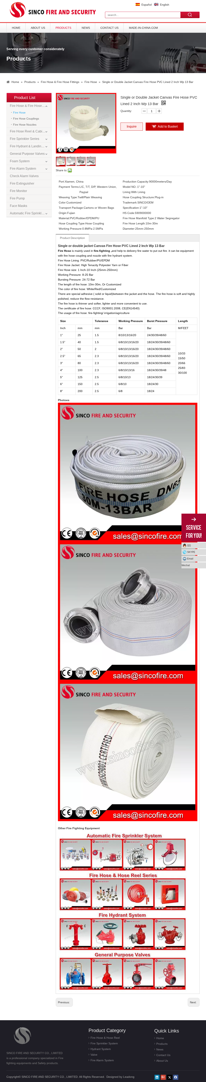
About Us (38, 27)
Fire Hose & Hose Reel (105, 1037)
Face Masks (18, 206)
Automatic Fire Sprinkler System (31, 213)
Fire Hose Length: (134, 223)
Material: (64, 218)
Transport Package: (71, 207)
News (86, 27)
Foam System (20, 161)
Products (63, 27)
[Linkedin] (157, 1077)
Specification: (131, 207)
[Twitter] (169, 1077)
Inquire (132, 126)
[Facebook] (175, 1077)
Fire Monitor (18, 191)
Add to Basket (168, 126)
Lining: (127, 192)
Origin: (63, 213)
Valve (94, 1054)
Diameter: (129, 228)
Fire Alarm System (23, 168)
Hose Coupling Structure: (139, 197)
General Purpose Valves (27, 153)
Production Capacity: (136, 181)
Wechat (185, 565)
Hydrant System (101, 1049)
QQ (189, 545)
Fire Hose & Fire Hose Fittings (31, 105)
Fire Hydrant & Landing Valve (31, 146)
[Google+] (163, 1077)
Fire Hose (19, 112)
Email (190, 558)
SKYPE (191, 552)
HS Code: (129, 213)
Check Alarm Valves (24, 176)
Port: (62, 181)
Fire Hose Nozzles (24, 124)
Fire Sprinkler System (104, 1043)
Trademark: (130, 202)
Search (190, 15)
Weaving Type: (68, 197)
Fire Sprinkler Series (24, 138)
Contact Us (109, 27)
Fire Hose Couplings (26, 118)
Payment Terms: (69, 186)
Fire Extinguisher (22, 183)
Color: (62, 202)
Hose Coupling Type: (72, 223)
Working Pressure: (70, 228)
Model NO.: (130, 186)
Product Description (72, 238)
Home (16, 27)
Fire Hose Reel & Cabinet (28, 131)
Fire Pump (17, 198)
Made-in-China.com (143, 27)
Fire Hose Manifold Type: (139, 218)
